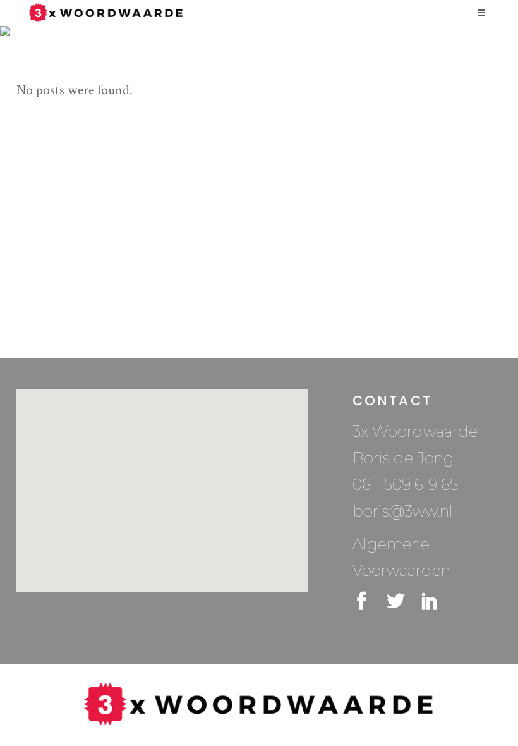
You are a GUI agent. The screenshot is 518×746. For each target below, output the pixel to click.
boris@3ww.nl (402, 511)
